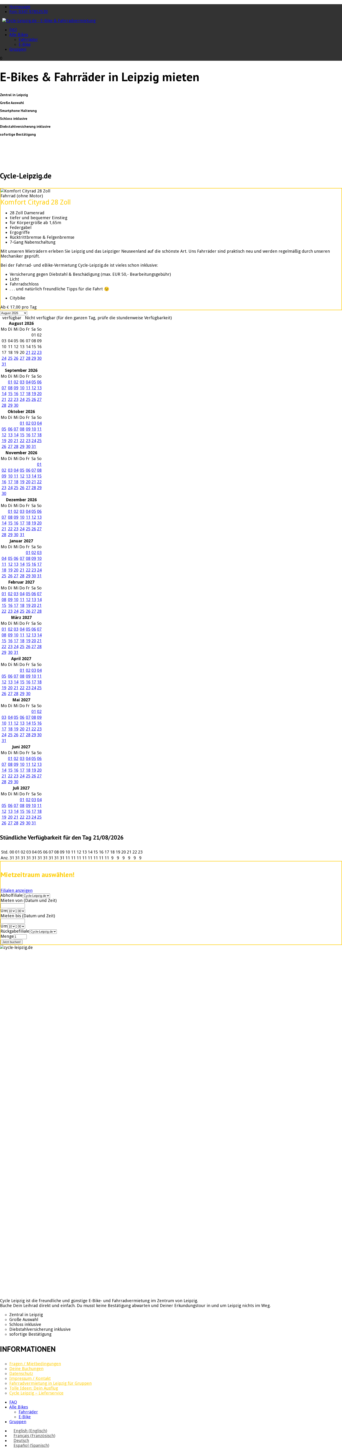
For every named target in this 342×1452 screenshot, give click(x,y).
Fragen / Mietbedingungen (35, 1363)
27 (22, 358)
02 (16, 382)
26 (16, 358)
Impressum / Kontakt (30, 1378)
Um (3, 910)
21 (28, 352)
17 (22, 393)
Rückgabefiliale (14, 931)
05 (33, 382)
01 (10, 382)
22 (33, 352)
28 (28, 358)
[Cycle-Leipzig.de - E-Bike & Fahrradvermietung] (49, 20)
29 (33, 358)
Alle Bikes (18, 34)
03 (22, 382)
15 (10, 393)
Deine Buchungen (26, 1368)
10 (22, 387)
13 (39, 387)
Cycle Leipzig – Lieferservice (36, 1393)
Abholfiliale (11, 895)
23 (39, 352)
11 (28, 387)
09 (16, 387)
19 (33, 393)
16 (16, 393)
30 (39, 358)
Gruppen (17, 49)
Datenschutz (21, 1373)
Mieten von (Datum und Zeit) (28, 900)
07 (4, 387)
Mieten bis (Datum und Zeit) (27, 915)
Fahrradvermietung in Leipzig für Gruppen (50, 1383)
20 (39, 393)
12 (33, 387)
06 (39, 382)
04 (28, 382)
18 (28, 393)
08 (10, 387)
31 (4, 364)
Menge (7, 936)
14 (4, 393)
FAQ (13, 29)
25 (10, 358)
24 (4, 358)
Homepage (19, 6)
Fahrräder (28, 39)
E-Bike (25, 44)
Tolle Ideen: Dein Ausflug (33, 1388)
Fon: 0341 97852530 (28, 11)
